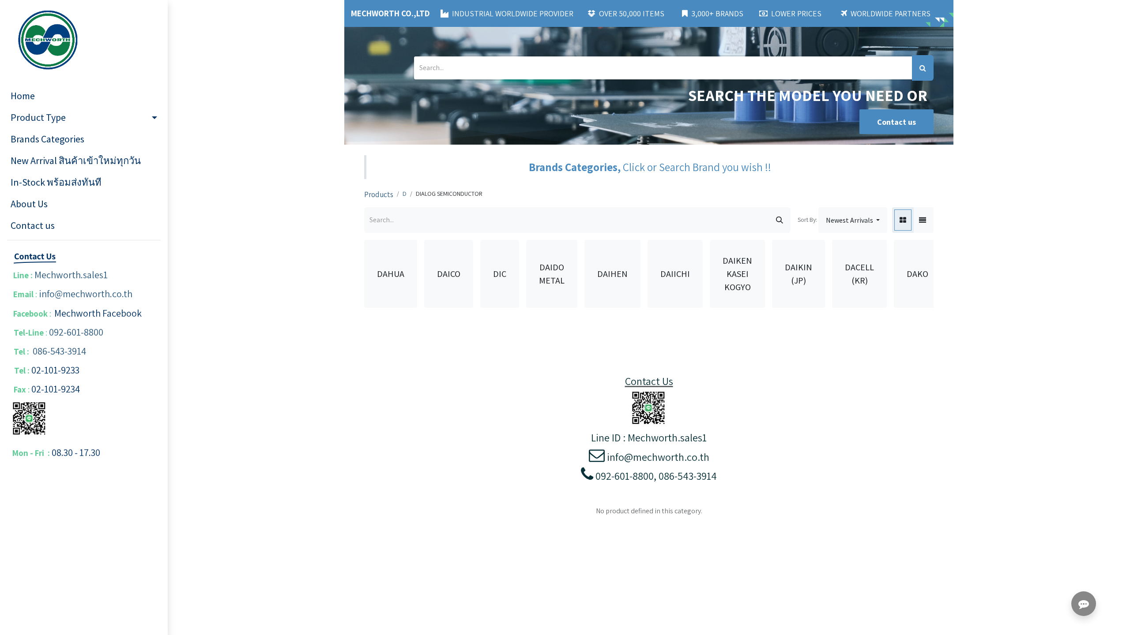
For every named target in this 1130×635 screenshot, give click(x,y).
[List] (923, 220)
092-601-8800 (76, 332)
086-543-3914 (59, 351)
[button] (852, 220)
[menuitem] (84, 96)
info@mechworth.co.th (85, 294)
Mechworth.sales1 (71, 275)
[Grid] (903, 220)
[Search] (923, 68)
